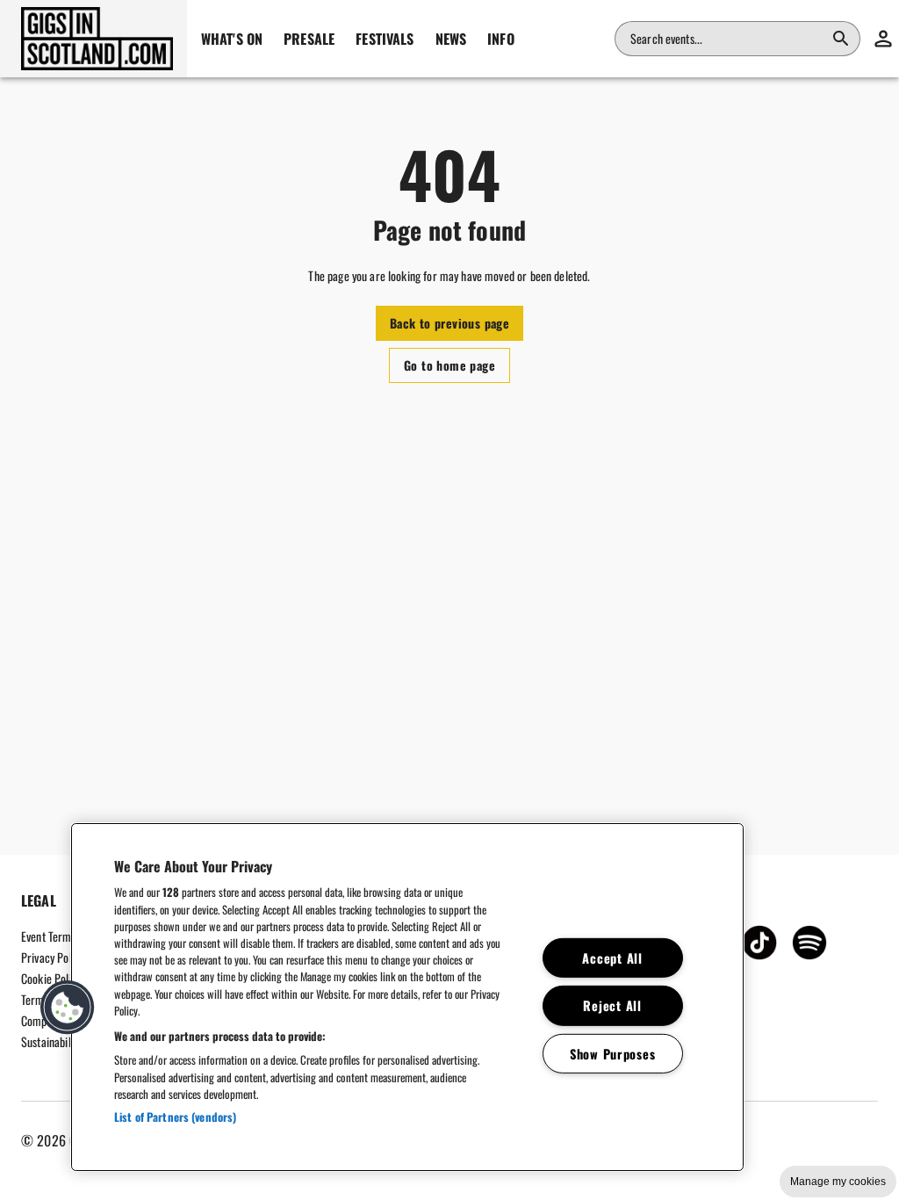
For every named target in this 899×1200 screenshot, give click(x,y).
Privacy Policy (52, 957)
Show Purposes (612, 1054)
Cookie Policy (51, 978)
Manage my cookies (838, 1181)
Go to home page (449, 365)
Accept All (612, 958)
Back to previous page (449, 323)
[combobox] (727, 38)
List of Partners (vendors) (175, 1116)
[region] (407, 997)
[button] (93, 38)
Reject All (612, 1005)
